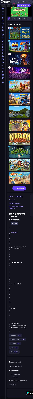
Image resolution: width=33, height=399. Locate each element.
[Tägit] (2, 82)
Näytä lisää (20, 188)
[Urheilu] (2, 77)
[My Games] (8, 5)
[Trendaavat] (2, 17)
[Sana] (2, 59)
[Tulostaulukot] (2, 30)
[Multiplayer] (2, 26)
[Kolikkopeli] (2, 47)
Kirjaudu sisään (23, 5)
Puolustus (12, 200)
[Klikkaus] (2, 43)
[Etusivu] (2, 8)
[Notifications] (13, 5)
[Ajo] (2, 34)
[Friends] (3, 5)
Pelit (11, 197)
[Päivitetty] (2, 20)
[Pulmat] (2, 56)
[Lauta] (2, 53)
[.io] (2, 40)
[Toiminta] (2, 71)
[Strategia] (2, 68)
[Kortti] (2, 50)
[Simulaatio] (2, 65)
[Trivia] (2, 74)
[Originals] (2, 23)
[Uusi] (2, 14)
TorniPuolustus (14, 203)
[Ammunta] (2, 37)
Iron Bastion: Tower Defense (16, 207)
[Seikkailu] (2, 62)
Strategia (18, 197)
